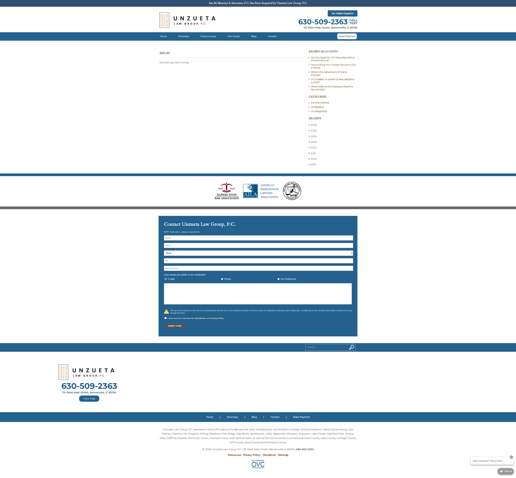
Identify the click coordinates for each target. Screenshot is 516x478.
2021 (312, 153)
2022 (313, 147)
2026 (313, 125)
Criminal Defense (320, 102)
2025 (313, 130)
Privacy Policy (217, 318)
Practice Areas (208, 36)
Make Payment (347, 36)
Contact (272, 36)
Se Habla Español (342, 13)
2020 (313, 158)
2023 (313, 142)
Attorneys (183, 36)
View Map (89, 398)
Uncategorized (319, 111)
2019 (312, 164)
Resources (234, 455)
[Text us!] (505, 472)
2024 (313, 136)
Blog (253, 36)
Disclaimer (200, 318)
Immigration (317, 107)
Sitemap (283, 455)
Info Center (234, 36)
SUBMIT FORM (174, 326)
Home (163, 36)
